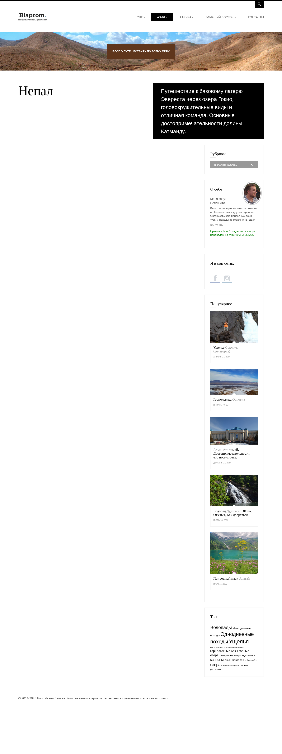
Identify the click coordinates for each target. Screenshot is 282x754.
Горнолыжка (229, 399)
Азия (162, 17)
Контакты (256, 17)
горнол (240, 647)
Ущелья (239, 641)
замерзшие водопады (233, 655)
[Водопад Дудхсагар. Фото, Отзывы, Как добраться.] (234, 490)
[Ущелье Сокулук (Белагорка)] (234, 327)
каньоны (217, 659)
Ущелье (225, 349)
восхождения (230, 647)
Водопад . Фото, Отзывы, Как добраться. (232, 512)
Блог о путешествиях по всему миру (141, 51)
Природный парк (231, 578)
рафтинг (244, 665)
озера (215, 664)
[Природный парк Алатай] (234, 553)
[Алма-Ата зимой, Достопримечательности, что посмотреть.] (234, 431)
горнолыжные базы (224, 651)
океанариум (233, 665)
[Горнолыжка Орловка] (234, 382)
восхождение (216, 647)
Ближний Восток (221, 17)
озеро (224, 665)
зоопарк (251, 655)
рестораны (215, 669)
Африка (186, 17)
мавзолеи (238, 660)
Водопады (221, 627)
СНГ (141, 17)
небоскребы (250, 660)
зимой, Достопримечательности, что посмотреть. (232, 453)
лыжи (227, 660)
